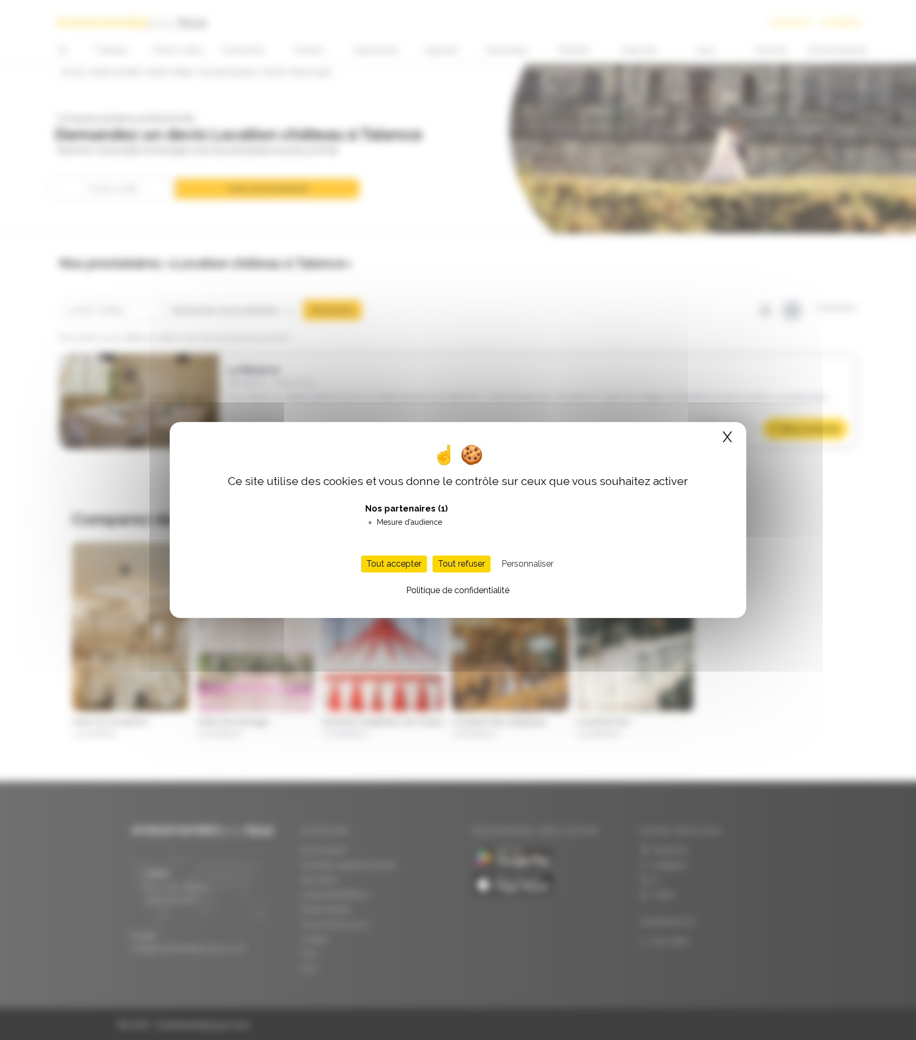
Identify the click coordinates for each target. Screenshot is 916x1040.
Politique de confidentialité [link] (457, 590)
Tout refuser (461, 564)
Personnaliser (527, 564)
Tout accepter (393, 564)
